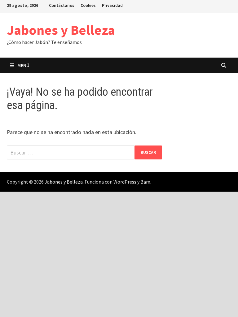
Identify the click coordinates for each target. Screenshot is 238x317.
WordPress (124, 182)
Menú (23, 65)
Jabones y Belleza (61, 29)
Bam (145, 182)
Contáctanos (61, 5)
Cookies (88, 5)
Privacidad (112, 5)
